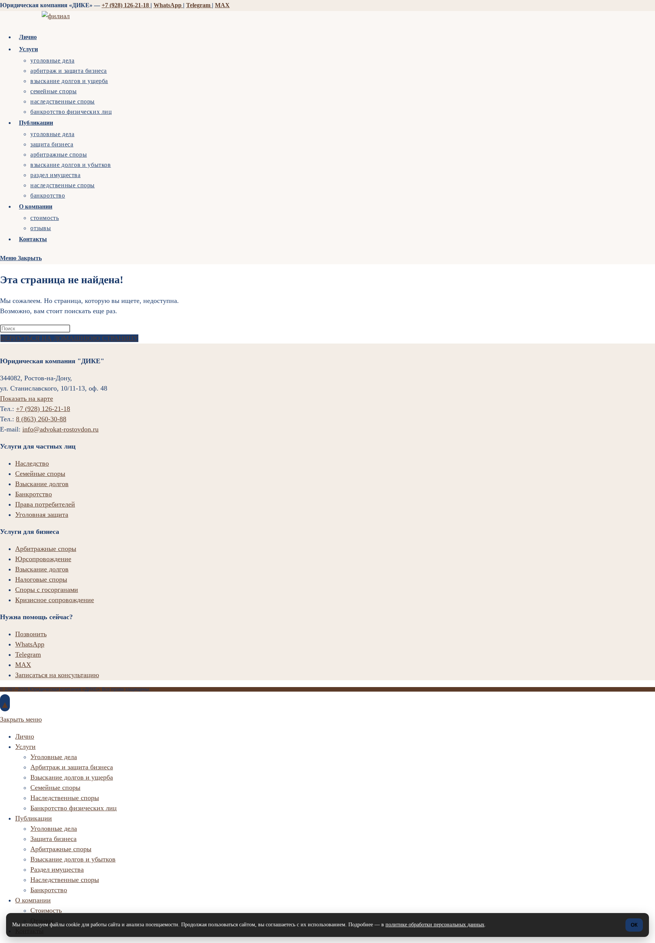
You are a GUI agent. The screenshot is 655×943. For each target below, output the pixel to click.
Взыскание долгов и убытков (73, 859)
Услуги (25, 746)
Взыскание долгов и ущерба (71, 777)
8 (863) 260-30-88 (41, 419)
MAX (222, 5)
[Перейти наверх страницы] (5, 702)
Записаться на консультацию (57, 675)
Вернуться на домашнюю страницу (69, 338)
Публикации (33, 818)
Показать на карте (26, 398)
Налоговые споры (41, 579)
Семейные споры (40, 473)
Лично (24, 736)
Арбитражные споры (45, 548)
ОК (634, 925)
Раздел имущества (57, 869)
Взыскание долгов (42, 484)
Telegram (199, 5)
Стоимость (46, 910)
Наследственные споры (64, 798)
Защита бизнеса (53, 839)
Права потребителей (45, 504)
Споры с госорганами (46, 589)
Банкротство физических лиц (73, 808)
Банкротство (33, 494)
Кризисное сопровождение (54, 600)
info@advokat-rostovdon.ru (60, 429)
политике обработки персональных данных (434, 924)
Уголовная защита (41, 514)
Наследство (32, 463)
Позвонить (31, 634)
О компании (33, 900)
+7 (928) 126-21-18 (126, 5)
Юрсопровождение (43, 559)
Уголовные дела (53, 757)
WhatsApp (168, 5)
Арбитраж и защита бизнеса (71, 767)
